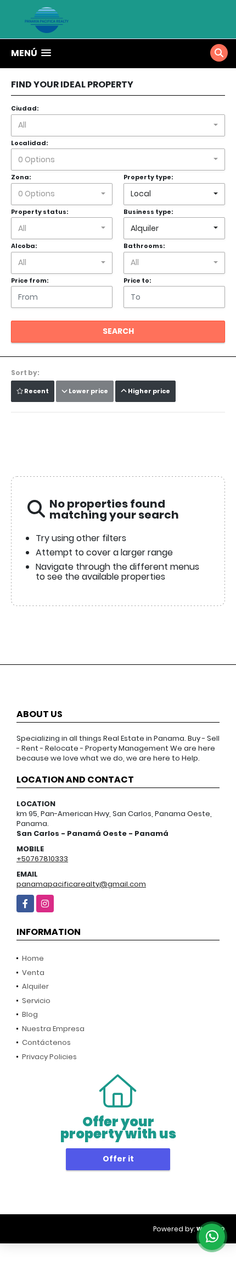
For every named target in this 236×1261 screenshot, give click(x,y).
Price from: (29, 280)
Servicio (36, 1000)
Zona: (21, 177)
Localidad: (29, 143)
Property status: (39, 211)
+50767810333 (42, 858)
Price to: (137, 280)
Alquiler (35, 986)
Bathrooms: (144, 245)
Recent (36, 391)
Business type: (148, 211)
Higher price (148, 391)
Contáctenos (46, 1042)
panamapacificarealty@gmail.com (81, 884)
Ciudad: (24, 108)
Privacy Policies (49, 1056)
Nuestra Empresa (53, 1028)
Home (33, 958)
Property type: (148, 177)
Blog (30, 1014)
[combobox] (118, 125)
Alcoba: (24, 245)
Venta (33, 972)
